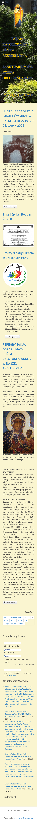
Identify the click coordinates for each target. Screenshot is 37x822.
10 (26, 620)
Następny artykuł (10, 624)
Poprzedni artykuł (16, 617)
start (5, 617)
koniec (21, 624)
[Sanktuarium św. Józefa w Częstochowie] (18, 16)
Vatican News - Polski (13, 716)
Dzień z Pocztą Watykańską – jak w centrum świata (19, 739)
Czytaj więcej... (11, 207)
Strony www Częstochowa (23, 818)
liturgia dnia (13, 676)
